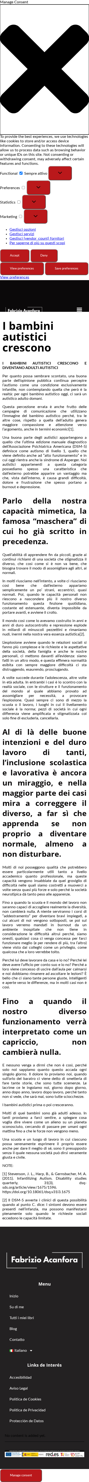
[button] (44, 69)
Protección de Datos (26, 1421)
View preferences (22, 268)
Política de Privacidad (27, 1410)
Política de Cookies (25, 1399)
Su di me (16, 1307)
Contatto (16, 1340)
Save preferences (66, 268)
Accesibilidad (20, 1377)
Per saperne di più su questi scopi (37, 243)
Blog (13, 1329)
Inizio (13, 1296)
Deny (44, 255)
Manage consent (21, 1475)
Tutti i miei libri (21, 1318)
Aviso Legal (18, 1388)
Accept (14, 255)
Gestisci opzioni (22, 229)
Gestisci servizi (21, 234)
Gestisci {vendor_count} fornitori (36, 238)
